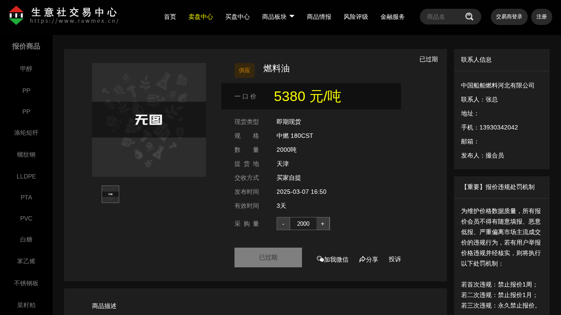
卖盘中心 (200, 16)
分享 (372, 259)
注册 (541, 17)
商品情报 (319, 16)
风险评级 (356, 16)
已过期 (268, 257)
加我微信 (336, 259)
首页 (170, 16)
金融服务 (392, 16)
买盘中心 (237, 16)
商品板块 (274, 16)
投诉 (395, 259)
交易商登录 (509, 17)
